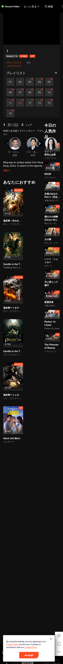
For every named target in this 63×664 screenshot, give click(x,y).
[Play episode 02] (20, 82)
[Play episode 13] (30, 103)
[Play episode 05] (49, 82)
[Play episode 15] (49, 103)
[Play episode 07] (20, 92)
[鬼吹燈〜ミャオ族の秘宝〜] (13, 377)
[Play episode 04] (39, 82)
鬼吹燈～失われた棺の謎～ (16, 220)
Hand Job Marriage (13, 438)
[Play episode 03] (30, 82)
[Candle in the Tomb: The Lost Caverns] (13, 246)
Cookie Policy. (31, 647)
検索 (50, 6)
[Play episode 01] (10, 82)
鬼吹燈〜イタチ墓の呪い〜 (16, 307)
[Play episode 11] (10, 103)
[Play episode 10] (49, 92)
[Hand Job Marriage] (13, 420)
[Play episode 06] (10, 92)
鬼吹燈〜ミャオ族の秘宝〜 (16, 394)
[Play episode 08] (30, 92)
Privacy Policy (12, 644)
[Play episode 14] (39, 103)
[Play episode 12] (20, 103)
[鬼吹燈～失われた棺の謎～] (13, 202)
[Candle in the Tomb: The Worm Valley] (13, 333)
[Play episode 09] (39, 92)
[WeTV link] (10, 6)
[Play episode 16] (10, 113)
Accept (29, 655)
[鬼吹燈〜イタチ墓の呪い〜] (13, 290)
